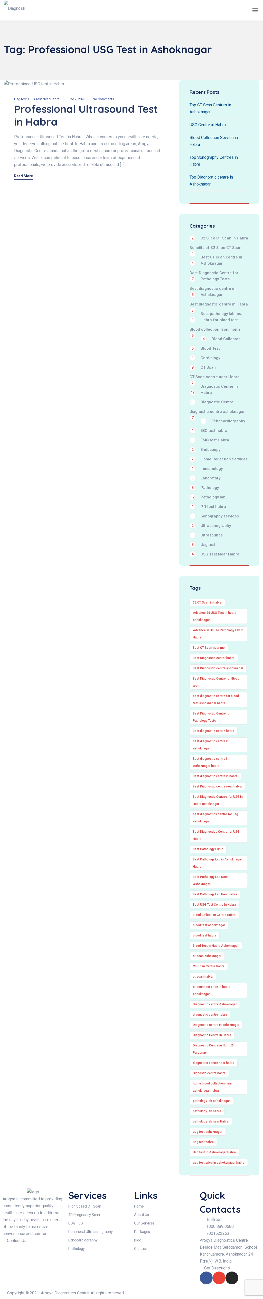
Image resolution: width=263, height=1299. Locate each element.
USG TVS (75, 1223)
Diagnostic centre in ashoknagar (216, 1025)
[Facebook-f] (206, 1278)
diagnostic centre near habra (213, 1063)
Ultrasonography (211, 525)
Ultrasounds (207, 535)
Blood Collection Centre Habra (214, 915)
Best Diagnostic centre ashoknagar (218, 668)
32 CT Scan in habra (207, 602)
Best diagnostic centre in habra (215, 776)
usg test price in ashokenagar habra (219, 1162)
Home (139, 1206)
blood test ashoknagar (209, 925)
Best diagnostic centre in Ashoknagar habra (211, 762)
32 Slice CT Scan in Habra (220, 238)
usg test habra (203, 1142)
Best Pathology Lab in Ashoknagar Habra (217, 863)
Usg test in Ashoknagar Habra (214, 1152)
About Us (141, 1215)
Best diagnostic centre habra (213, 731)
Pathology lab (208, 497)
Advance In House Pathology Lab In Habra (218, 633)
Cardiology (206, 358)
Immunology (207, 468)
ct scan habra (203, 976)
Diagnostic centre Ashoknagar (215, 1004)
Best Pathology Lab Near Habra (215, 894)
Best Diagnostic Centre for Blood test (216, 682)
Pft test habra (209, 506)
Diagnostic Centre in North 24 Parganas (214, 1049)
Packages (142, 1232)
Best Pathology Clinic (208, 849)
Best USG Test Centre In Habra (214, 904)
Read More (23, 176)
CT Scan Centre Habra (208, 966)
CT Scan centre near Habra (215, 377)
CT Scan (204, 367)
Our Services (144, 1223)
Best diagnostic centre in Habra (219, 304)
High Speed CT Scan (84, 1206)
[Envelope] (219, 1278)
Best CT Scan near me (209, 648)
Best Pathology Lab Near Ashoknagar (210, 880)
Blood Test (206, 348)
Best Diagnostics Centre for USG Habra (216, 835)
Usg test (20, 99)
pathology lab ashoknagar (211, 1101)
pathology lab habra (207, 1111)
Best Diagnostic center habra (213, 658)
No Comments (103, 99)
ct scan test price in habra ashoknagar (211, 990)
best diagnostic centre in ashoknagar (211, 744)
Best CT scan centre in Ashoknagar (217, 260)
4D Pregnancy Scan (84, 1215)
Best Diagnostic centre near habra (217, 786)
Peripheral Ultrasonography (90, 1232)
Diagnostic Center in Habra (214, 389)
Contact (140, 1249)
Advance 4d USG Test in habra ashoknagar (214, 616)
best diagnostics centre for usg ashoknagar (215, 817)
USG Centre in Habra (208, 124)
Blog (137, 1240)
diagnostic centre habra (210, 1014)
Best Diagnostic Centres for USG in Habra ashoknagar (218, 800)
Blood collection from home (215, 329)
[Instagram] (232, 1278)
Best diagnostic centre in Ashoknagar (213, 291)
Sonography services (215, 516)
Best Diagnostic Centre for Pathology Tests (214, 276)
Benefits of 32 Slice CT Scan (215, 248)
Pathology (205, 487)
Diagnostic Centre (212, 402)
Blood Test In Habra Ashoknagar (216, 946)
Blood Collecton (222, 339)
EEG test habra (209, 430)
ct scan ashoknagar (207, 956)
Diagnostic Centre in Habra (212, 1035)
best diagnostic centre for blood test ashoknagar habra (216, 699)
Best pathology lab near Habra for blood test (218, 316)
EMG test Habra (210, 440)
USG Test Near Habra (43, 99)
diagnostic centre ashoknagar (217, 412)
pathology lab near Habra (211, 1121)
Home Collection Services (220, 459)
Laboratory (206, 478)
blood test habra (204, 935)
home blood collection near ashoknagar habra (212, 1087)
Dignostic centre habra (209, 1073)
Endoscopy (206, 449)
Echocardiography (224, 421)
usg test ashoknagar (207, 1132)
